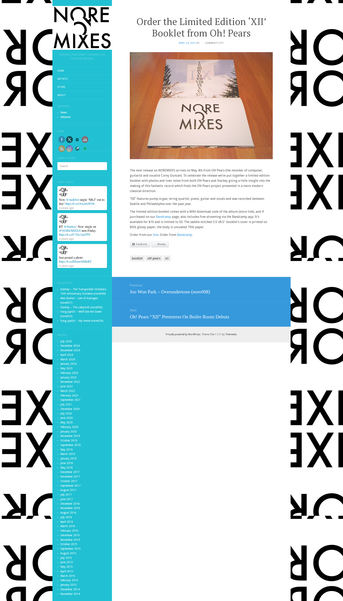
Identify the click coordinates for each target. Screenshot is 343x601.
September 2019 (70, 445)
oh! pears (153, 258)
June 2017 (66, 499)
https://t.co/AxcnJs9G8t (79, 203)
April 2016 (66, 521)
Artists (62, 79)
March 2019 (67, 454)
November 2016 (70, 508)
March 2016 (67, 526)
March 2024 (67, 359)
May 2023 (66, 368)
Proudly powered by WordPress (183, 334)
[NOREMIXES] (82, 28)
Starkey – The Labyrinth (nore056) (81, 307)
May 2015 (66, 566)
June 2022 (66, 386)
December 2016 (70, 503)
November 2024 (70, 350)
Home (60, 70)
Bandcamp (163, 217)
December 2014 (70, 589)
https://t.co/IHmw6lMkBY (75, 261)
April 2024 (66, 354)
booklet (137, 258)
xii (167, 258)
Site (155, 235)
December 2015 (70, 535)
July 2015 (66, 557)
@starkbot (72, 199)
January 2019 (68, 458)
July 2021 (66, 404)
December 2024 (70, 345)
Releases (65, 117)
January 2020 (68, 431)
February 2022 (69, 395)
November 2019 (70, 435)
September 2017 (70, 485)
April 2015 (66, 571)
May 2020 (66, 422)
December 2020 (70, 409)
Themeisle (230, 334)
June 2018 (66, 463)
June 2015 (66, 562)
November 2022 (70, 381)
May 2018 (66, 467)
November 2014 (70, 593)
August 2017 (68, 490)
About (61, 95)
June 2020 (66, 417)
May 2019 (66, 449)
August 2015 (68, 553)
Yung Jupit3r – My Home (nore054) (81, 320)
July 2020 (66, 413)
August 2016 (68, 512)
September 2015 (70, 548)
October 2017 (68, 481)
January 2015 (68, 584)
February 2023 (69, 372)
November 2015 (70, 539)
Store (61, 87)
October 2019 (68, 440)
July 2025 (66, 341)
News (63, 112)
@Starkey (70, 226)
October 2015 (68, 544)
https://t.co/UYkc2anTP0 (74, 234)
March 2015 (67, 575)
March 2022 (67, 390)
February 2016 (69, 530)
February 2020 (69, 427)
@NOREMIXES (70, 230)
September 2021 (70, 399)
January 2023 (68, 377)
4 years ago (66, 208)
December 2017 (70, 472)
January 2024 (68, 363)
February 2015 (69, 580)
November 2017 (70, 476)
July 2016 (66, 517)
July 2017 (66, 494)
